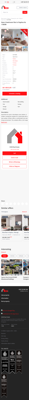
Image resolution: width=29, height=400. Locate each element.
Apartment (3, 19)
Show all (24, 211)
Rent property (5, 301)
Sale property (5, 295)
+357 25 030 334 (23, 289)
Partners (3, 333)
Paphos (20, 18)
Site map (3, 336)
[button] (26, 37)
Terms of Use (4, 341)
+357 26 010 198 (14, 149)
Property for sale (14, 18)
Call (14, 153)
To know (14, 63)
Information (4, 298)
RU (5, 2)
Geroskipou (15, 60)
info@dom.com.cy (24, 291)
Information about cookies (8, 343)
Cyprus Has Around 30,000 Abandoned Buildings (9, 278)
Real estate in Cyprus (5, 18)
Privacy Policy (4, 338)
